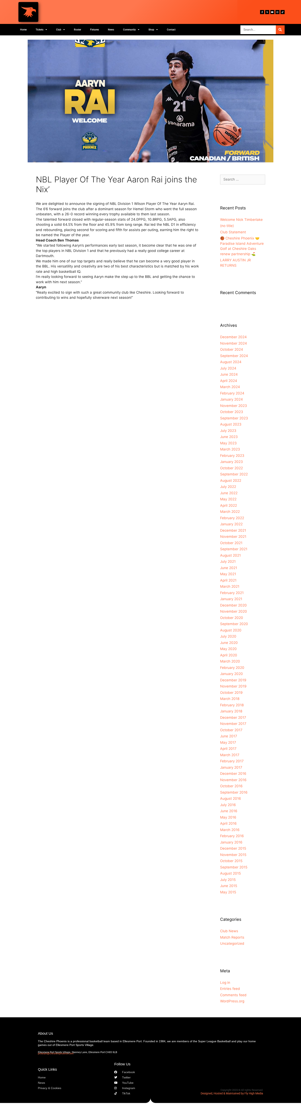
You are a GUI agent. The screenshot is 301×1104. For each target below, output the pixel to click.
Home (23, 29)
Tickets (39, 29)
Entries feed (230, 989)
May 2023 (228, 443)
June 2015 (228, 886)
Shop (151, 29)
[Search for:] (242, 179)
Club (58, 29)
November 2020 (233, 611)
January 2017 (231, 767)
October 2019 (231, 693)
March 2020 (230, 661)
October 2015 (231, 861)
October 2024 (231, 349)
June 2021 (228, 568)
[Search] (280, 29)
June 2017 (228, 736)
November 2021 (233, 537)
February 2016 (232, 836)
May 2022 (228, 499)
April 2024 (228, 381)
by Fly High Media (252, 1093)
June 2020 (229, 643)
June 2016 (228, 811)
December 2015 (233, 848)
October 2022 (231, 468)
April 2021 (228, 580)
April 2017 (228, 749)
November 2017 (233, 724)
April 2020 (228, 655)
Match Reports (232, 937)
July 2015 (228, 880)
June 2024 (229, 374)
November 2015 (233, 855)
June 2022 (229, 493)
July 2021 (228, 561)
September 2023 (234, 418)
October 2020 (231, 618)
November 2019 (233, 686)
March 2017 (229, 755)
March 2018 (229, 699)
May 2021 (228, 574)
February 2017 (232, 761)
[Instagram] (277, 12)
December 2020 (233, 605)
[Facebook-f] (262, 12)
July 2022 (228, 487)
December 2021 (233, 530)
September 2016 (234, 792)
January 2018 (231, 711)
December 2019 (233, 680)
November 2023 (233, 406)
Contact (171, 29)
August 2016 (230, 798)
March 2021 (229, 586)
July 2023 (228, 431)
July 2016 (228, 805)
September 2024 (234, 356)
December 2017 (233, 717)
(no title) (227, 226)
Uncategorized (232, 943)
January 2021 (231, 599)
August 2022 (230, 480)
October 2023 (231, 412)
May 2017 (228, 742)
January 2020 (231, 674)
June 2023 (229, 437)
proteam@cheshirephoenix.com (56, 1053)
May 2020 (228, 649)
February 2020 (232, 668)
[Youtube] (272, 12)
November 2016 (233, 780)
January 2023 (231, 462)
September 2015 (233, 867)
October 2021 (231, 543)
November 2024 (233, 343)
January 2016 (231, 842)
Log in (225, 982)
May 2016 (228, 817)
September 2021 (233, 549)
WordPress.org (232, 1001)
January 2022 (231, 524)
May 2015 (228, 892)
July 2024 (228, 368)
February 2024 (232, 393)
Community (129, 29)
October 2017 (231, 730)
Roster (77, 29)
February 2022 (232, 518)
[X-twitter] (267, 12)
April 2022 (228, 505)
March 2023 (230, 449)
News (111, 29)
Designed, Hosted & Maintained (220, 1093)
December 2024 (233, 337)
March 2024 (230, 387)
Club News (229, 931)
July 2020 (228, 636)
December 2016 (233, 774)
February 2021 (232, 593)
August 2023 (230, 424)
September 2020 (234, 624)
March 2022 (230, 512)
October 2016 (231, 786)
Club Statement (233, 232)
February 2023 (232, 456)
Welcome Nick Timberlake (241, 220)
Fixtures (94, 29)
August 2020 (230, 630)
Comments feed (233, 995)
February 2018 (232, 705)
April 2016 (228, 823)
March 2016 (230, 830)
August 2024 (230, 362)
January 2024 (231, 399)
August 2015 (230, 873)
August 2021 (230, 555)
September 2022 (234, 474)
